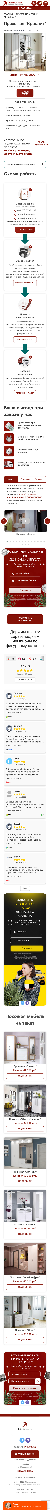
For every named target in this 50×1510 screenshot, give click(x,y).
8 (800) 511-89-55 (26, 210)
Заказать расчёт (25, 93)
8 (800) (25, 1447)
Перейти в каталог (25, 393)
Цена (9, 479)
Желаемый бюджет (27, 581)
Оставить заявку (25, 229)
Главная (8, 14)
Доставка (25, 479)
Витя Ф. (17, 857)
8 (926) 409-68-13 (27, 219)
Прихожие (22, 14)
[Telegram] (22, 1003)
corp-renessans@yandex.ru (25, 1460)
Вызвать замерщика (25, 283)
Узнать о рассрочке (25, 339)
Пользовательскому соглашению (25, 958)
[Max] (27, 1003)
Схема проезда (25, 1471)
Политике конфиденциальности (25, 956)
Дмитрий (18, 726)
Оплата (38, 479)
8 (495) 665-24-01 (27, 215)
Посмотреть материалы (25, 619)
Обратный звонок (25, 1454)
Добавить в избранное (25, 1477)
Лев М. (17, 759)
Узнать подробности (41, 143)
